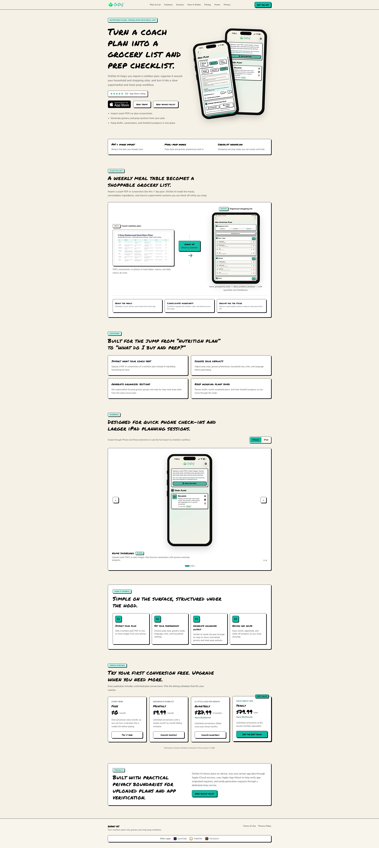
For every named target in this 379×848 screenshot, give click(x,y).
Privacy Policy (264, 826)
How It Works (194, 4)
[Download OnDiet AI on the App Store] (119, 104)
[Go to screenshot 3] (192, 566)
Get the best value (252, 734)
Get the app (263, 4)
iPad (266, 439)
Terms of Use (249, 826)
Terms (217, 4)
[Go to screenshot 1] (187, 566)
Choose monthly (169, 734)
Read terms (142, 104)
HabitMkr (198, 838)
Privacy (227, 4)
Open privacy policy (204, 793)
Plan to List (155, 4)
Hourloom (214, 838)
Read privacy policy (165, 104)
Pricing (207, 4)
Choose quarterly (210, 734)
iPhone (255, 439)
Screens (180, 4)
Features (168, 4)
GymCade (182, 838)
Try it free (127, 734)
